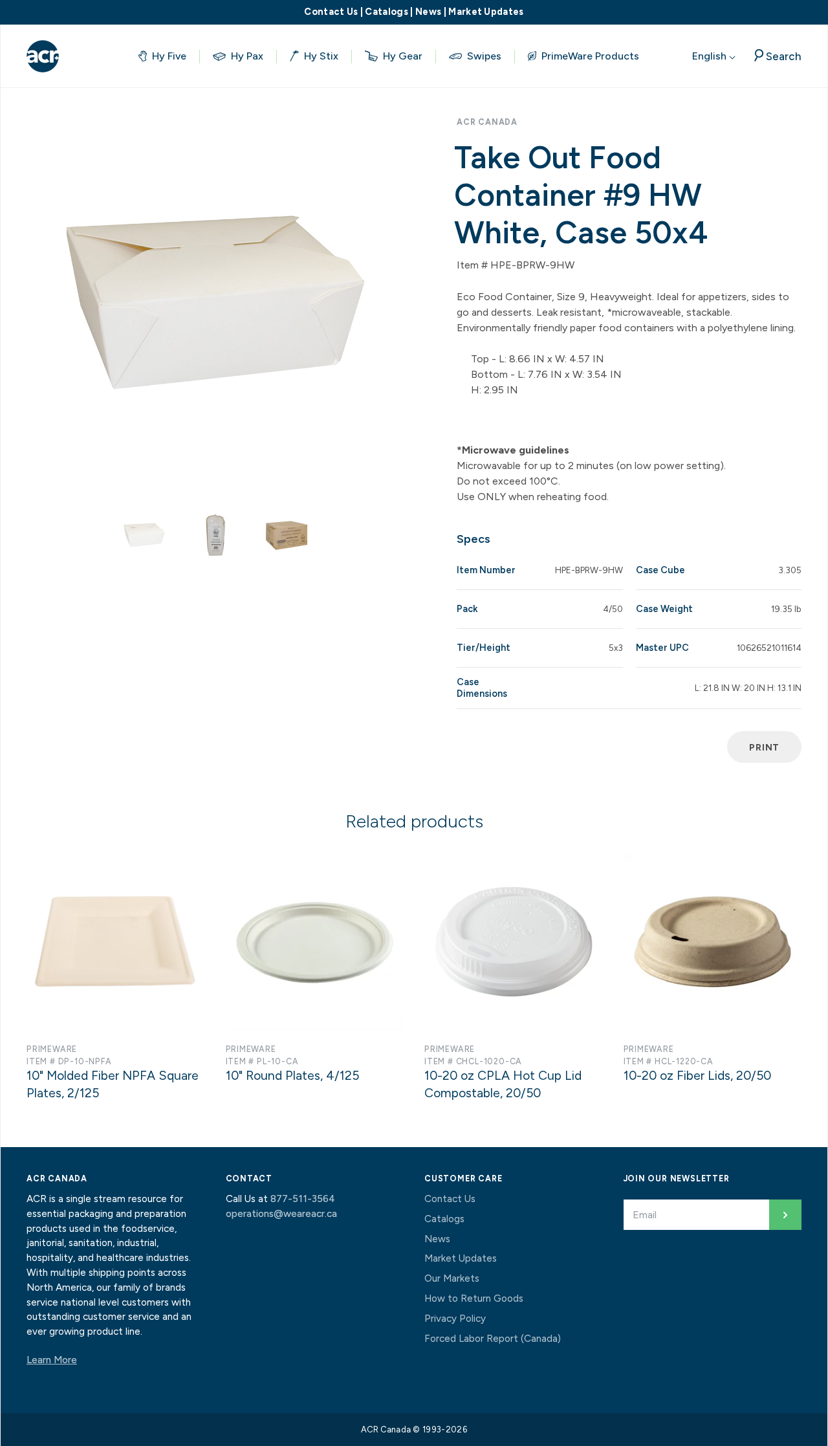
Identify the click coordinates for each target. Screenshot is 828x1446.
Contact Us (331, 11)
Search (783, 55)
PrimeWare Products (590, 56)
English (710, 56)
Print (764, 747)
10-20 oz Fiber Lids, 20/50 (697, 1075)
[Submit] (785, 1215)
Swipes (484, 56)
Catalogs (386, 11)
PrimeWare (52, 1049)
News (428, 11)
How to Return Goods (473, 1298)
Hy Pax (247, 56)
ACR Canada (487, 122)
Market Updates (485, 11)
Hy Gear (402, 56)
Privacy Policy (455, 1318)
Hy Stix (321, 56)
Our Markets (451, 1278)
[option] (215, 302)
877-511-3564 (302, 1199)
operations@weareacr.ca (281, 1214)
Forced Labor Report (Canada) (492, 1338)
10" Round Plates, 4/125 (292, 1075)
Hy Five (169, 56)
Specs (473, 539)
